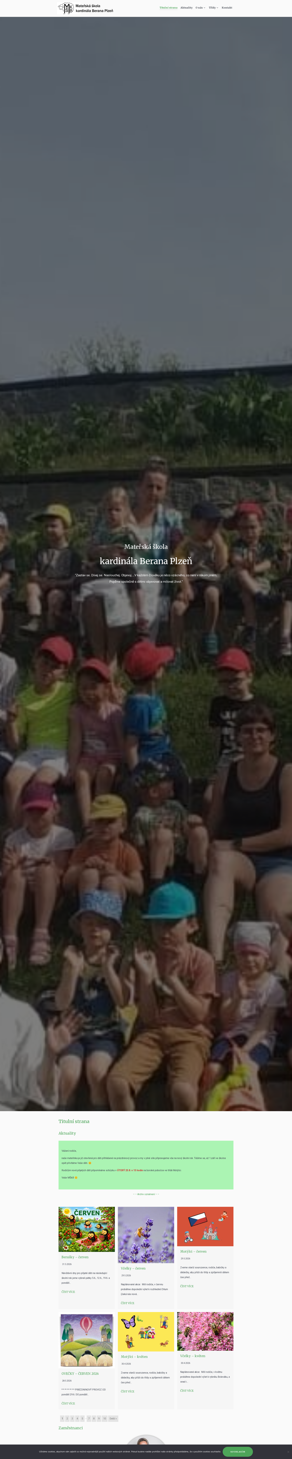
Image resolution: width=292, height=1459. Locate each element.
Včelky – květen (192, 1356)
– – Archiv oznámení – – (146, 1194)
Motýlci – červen (193, 1251)
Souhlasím (237, 1451)
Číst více (68, 1292)
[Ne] (288, 1451)
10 (104, 1418)
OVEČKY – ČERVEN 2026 (80, 1374)
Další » (113, 1418)
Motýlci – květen (134, 1357)
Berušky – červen (75, 1257)
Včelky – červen (133, 1268)
